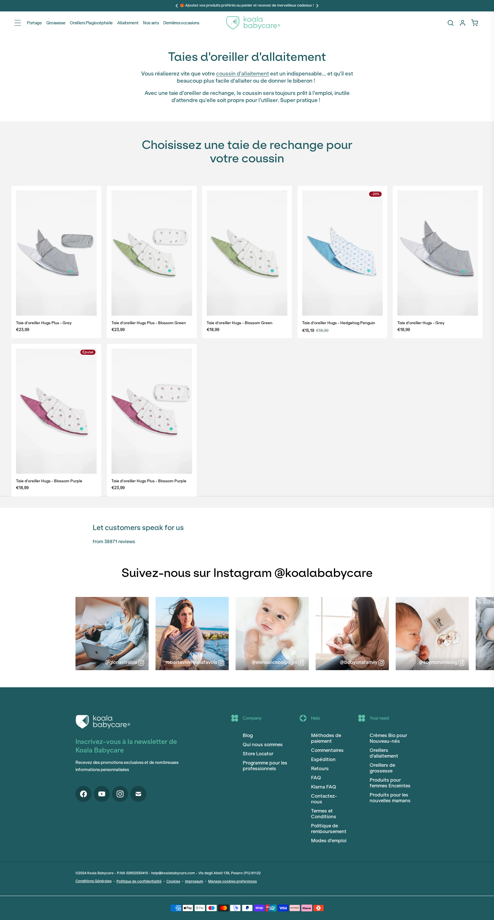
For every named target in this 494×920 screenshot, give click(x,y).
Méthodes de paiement (326, 738)
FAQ (316, 777)
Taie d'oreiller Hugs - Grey (420, 322)
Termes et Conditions (323, 813)
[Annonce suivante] (317, 6)
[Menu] (17, 22)
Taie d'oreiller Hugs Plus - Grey (43, 322)
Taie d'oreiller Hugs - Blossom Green (239, 322)
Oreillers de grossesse (382, 768)
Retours (320, 768)
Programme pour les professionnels (265, 765)
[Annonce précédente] (177, 6)
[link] (474, 22)
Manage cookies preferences (232, 881)
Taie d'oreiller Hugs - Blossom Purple (49, 480)
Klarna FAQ (323, 787)
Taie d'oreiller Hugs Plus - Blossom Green (148, 322)
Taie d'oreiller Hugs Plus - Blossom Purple (148, 480)
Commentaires (327, 750)
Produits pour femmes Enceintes (390, 782)
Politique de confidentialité (139, 881)
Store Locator (258, 753)
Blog (248, 735)
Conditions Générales (93, 881)
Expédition (323, 759)
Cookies (173, 881)
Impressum (194, 881)
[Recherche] (450, 22)
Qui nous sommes (263, 744)
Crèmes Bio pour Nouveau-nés (388, 738)
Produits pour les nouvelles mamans (390, 797)
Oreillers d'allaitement (384, 753)
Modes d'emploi (328, 840)
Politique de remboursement (328, 828)
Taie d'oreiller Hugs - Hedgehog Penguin (338, 322)
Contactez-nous (324, 798)
